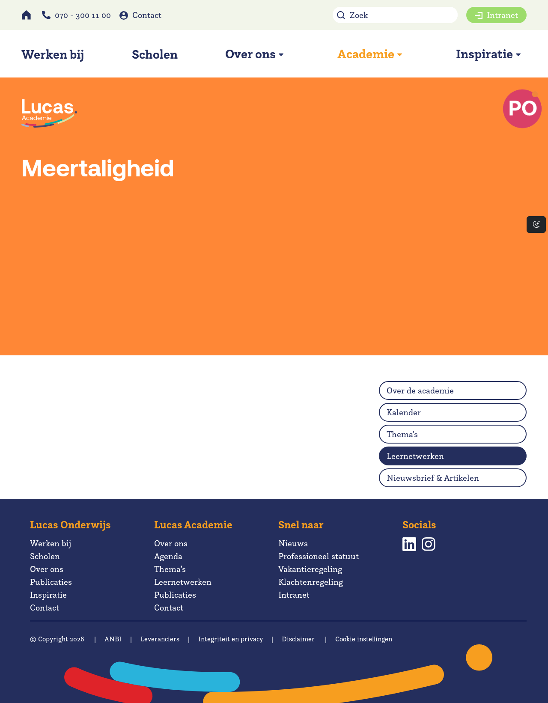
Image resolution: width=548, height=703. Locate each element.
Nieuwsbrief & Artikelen (433, 478)
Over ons (46, 569)
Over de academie (420, 390)
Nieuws (293, 543)
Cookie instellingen (363, 639)
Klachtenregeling (310, 582)
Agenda (168, 556)
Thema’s (170, 569)
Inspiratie (48, 595)
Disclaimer (298, 639)
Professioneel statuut (318, 556)
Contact (146, 15)
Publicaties (51, 582)
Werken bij (50, 543)
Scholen (45, 556)
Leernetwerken (415, 456)
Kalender (404, 412)
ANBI (113, 639)
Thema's (402, 434)
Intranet (502, 15)
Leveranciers (159, 639)
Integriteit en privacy (230, 639)
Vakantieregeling (310, 569)
